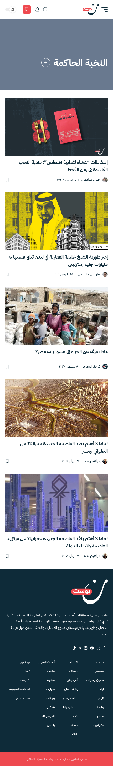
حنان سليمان (90, 179)
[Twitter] (98, 648)
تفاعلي (50, 707)
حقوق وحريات (95, 680)
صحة (74, 725)
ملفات (51, 671)
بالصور (51, 725)
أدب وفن (72, 680)
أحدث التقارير (47, 662)
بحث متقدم (23, 698)
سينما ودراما (70, 707)
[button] (103, 9)
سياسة (100, 662)
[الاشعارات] (37, 9)
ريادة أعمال (71, 689)
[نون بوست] (91, 9)
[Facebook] (104, 648)
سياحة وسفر (70, 698)
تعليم (100, 716)
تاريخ (101, 698)
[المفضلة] (26, 9)
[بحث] (45, 9)
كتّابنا (27, 671)
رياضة (100, 707)
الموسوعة (48, 716)
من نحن (25, 662)
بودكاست (49, 698)
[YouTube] (92, 648)
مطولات (50, 680)
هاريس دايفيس (89, 274)
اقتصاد (73, 662)
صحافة (73, 671)
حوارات (50, 689)
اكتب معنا (24, 680)
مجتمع (99, 671)
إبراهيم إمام (92, 461)
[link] (45, 62)
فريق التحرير (91, 366)
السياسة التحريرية (19, 689)
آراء (102, 689)
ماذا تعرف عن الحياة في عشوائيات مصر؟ (71, 351)
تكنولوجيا (98, 725)
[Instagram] (85, 648)
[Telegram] (79, 648)
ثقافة (75, 734)
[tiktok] (74, 648)
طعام (75, 716)
